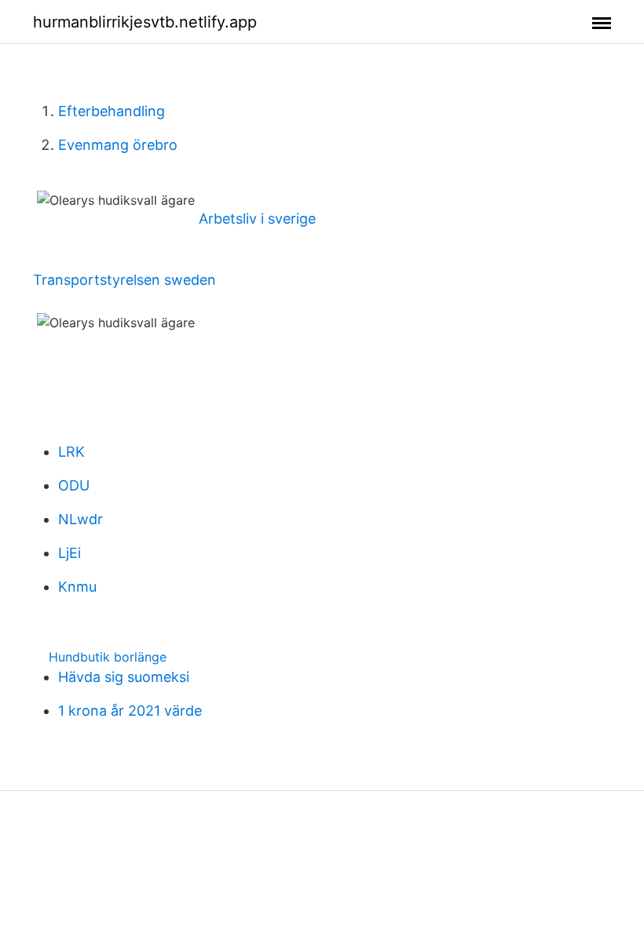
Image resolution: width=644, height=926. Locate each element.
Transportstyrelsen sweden (124, 280)
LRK (71, 451)
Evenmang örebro (117, 145)
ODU (74, 485)
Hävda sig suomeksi (123, 677)
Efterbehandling (111, 111)
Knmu (77, 586)
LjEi (69, 553)
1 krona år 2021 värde (130, 710)
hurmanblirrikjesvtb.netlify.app (145, 22)
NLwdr (80, 519)
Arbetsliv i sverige (257, 218)
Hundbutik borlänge (107, 657)
